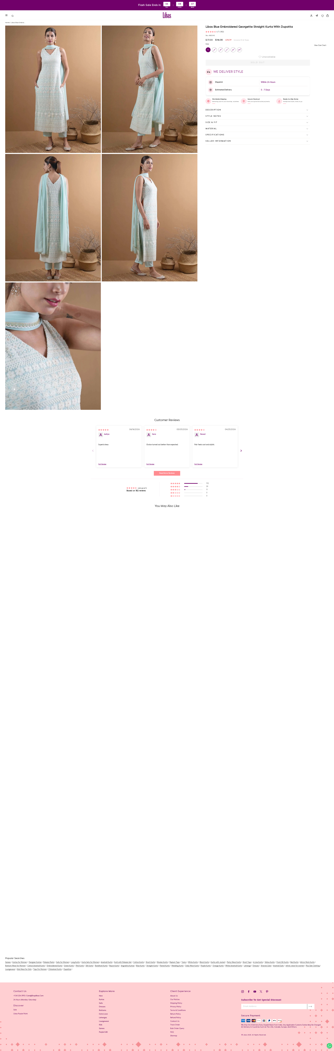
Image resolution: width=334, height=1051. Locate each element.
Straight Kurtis (152, 966)
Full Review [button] (102, 464)
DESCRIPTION (213, 110)
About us (174, 996)
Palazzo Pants (48, 962)
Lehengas (103, 1018)
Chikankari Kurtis (55, 969)
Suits (101, 1003)
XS (208, 50)
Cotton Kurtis (138, 962)
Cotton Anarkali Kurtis (36, 966)
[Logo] (167, 15)
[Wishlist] (322, 15)
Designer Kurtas (35, 962)
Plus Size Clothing (313, 966)
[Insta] (242, 992)
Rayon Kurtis (114, 966)
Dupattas (67, 969)
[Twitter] (261, 992)
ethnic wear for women (295, 966)
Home (7, 22)
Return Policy (175, 1014)
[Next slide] (241, 451)
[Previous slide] (93, 451)
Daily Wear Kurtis (192, 966)
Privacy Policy (175, 1007)
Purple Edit (103, 1032)
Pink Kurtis (80, 966)
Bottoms (102, 1010)
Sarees (8, 962)
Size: (207, 44)
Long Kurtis (75, 962)
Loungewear (10, 969)
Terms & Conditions (178, 1010)
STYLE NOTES (213, 116)
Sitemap (173, 1036)
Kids (100, 1025)
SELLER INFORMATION (218, 141)
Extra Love (103, 1014)
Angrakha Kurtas (127, 966)
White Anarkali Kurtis (233, 966)
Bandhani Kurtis (101, 966)
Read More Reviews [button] (167, 473)
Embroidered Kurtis (54, 966)
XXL (239, 50)
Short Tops (247, 962)
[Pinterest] (267, 992)
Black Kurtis (204, 962)
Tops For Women (40, 969)
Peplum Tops (174, 962)
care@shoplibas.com (34, 996)
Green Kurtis (69, 966)
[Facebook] (248, 992)
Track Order (175, 1025)
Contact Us (174, 1021)
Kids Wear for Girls (24, 969)
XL (233, 50)
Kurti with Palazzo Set (123, 962)
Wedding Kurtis (177, 966)
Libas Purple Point (20, 1014)
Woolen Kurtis (162, 962)
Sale (15, 1010)
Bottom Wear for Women (15, 966)
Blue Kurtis (140, 966)
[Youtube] (255, 992)
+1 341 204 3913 (19, 996)
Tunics (183, 962)
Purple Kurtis (206, 966)
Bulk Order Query (177, 1028)
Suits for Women (62, 962)
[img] (103, 430)
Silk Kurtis (89, 966)
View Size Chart (320, 45)
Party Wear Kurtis (234, 962)
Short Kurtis (150, 962)
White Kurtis (193, 962)
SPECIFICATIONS (215, 135)
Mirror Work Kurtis (307, 962)
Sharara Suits (266, 966)
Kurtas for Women (19, 962)
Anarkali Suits (278, 966)
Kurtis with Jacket (218, 962)
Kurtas (101, 999)
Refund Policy (175, 1018)
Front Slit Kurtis (282, 962)
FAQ (172, 1032)
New (101, 996)
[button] (211, 32)
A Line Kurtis (258, 962)
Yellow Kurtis (270, 962)
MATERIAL (211, 128)
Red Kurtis (294, 962)
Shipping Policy (176, 1003)
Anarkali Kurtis (106, 962)
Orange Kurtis (218, 966)
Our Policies (175, 999)
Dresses (256, 966)
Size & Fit (211, 122)
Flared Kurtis (165, 966)
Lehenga (247, 966)
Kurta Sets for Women (90, 962)
